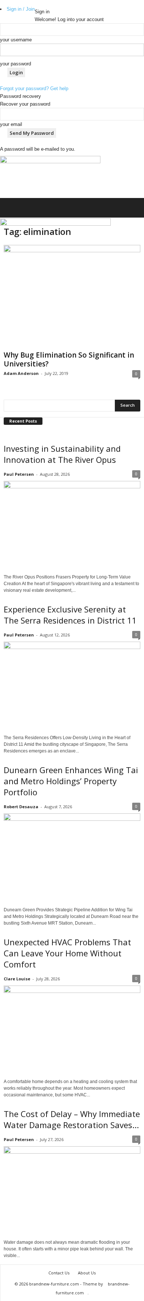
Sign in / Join (21, 9)
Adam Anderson (21, 373)
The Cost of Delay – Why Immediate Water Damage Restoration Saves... (72, 1119)
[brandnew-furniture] (50, 177)
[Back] (36, 4)
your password (15, 63)
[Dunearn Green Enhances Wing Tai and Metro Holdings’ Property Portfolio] (72, 857)
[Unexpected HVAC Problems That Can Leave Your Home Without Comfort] (72, 1030)
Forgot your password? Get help (34, 88)
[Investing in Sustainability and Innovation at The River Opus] (72, 525)
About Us (87, 1273)
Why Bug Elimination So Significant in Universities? (69, 359)
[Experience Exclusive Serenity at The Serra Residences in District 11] (72, 686)
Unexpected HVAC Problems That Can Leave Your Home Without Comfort (67, 953)
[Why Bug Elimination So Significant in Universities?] (72, 296)
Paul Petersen (19, 474)
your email (11, 124)
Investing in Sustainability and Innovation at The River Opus (62, 454)
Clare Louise (17, 978)
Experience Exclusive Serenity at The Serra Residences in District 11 (70, 615)
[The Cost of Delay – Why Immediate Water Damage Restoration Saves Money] (72, 1190)
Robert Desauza (21, 806)
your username (16, 39)
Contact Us (58, 1273)
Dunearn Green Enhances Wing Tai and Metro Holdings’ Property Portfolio (71, 781)
